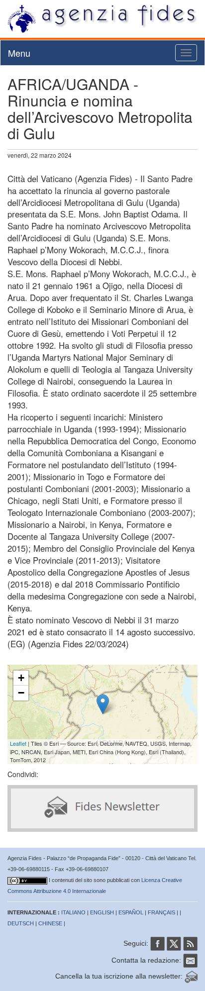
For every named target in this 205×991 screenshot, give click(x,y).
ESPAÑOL (130, 912)
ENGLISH (102, 912)
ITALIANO (73, 912)
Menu (19, 52)
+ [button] (21, 678)
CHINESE (50, 923)
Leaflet (18, 743)
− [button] (21, 693)
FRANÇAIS (161, 912)
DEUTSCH (20, 923)
